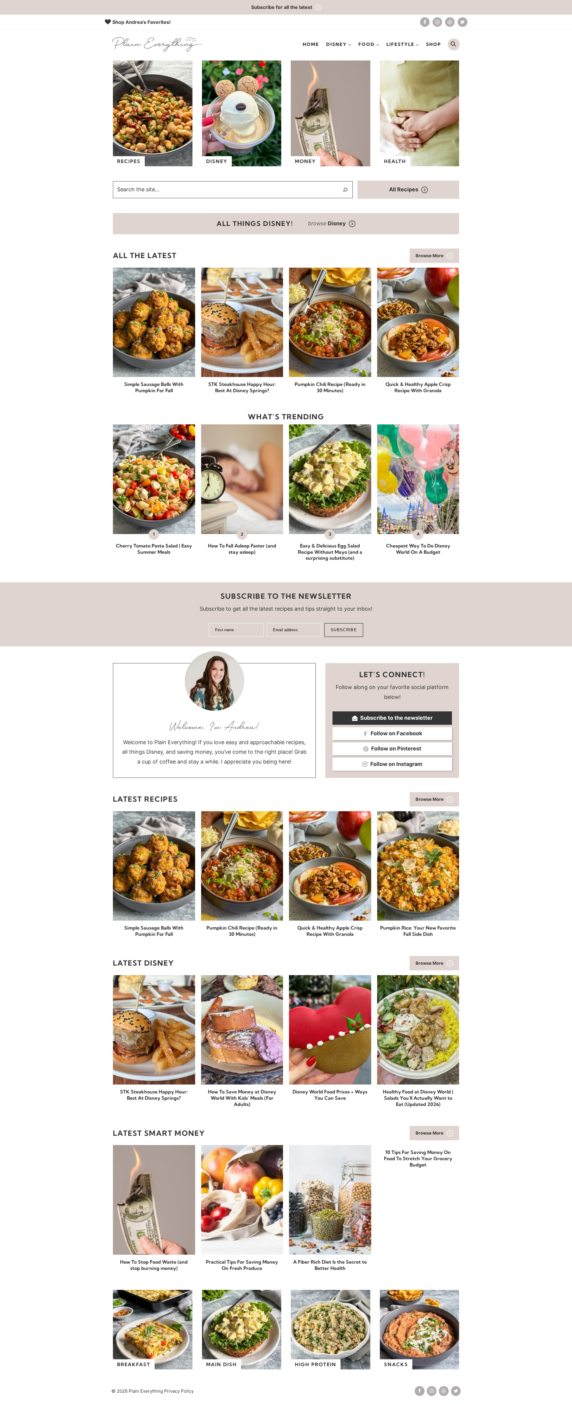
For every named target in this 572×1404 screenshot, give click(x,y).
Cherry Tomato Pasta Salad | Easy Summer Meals (154, 549)
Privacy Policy (179, 1391)
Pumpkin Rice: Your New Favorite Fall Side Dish (418, 931)
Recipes (129, 161)
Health (395, 161)
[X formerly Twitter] (462, 22)
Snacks (396, 1364)
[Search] (345, 190)
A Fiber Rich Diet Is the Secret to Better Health (330, 1265)
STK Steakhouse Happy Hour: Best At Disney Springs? (242, 387)
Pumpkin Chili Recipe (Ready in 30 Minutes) (330, 387)
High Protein (315, 1364)
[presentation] (154, 322)
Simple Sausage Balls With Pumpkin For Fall (154, 387)
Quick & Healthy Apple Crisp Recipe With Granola (418, 387)
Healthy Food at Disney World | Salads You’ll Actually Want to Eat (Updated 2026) (418, 1098)
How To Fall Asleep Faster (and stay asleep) (242, 549)
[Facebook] (425, 22)
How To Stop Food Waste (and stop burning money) (154, 1265)
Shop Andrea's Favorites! (141, 22)
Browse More (430, 255)
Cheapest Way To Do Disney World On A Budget (418, 549)
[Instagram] (437, 22)
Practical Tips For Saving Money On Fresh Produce (242, 1265)
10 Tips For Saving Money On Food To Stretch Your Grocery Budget (418, 1158)
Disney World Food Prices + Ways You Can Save (330, 1095)
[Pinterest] (450, 22)
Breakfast (133, 1364)
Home (311, 44)
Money (305, 161)
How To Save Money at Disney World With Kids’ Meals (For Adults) (242, 1098)
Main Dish (221, 1364)
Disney (217, 161)
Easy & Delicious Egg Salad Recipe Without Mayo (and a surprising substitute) (330, 552)
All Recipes (403, 189)
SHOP (433, 44)
